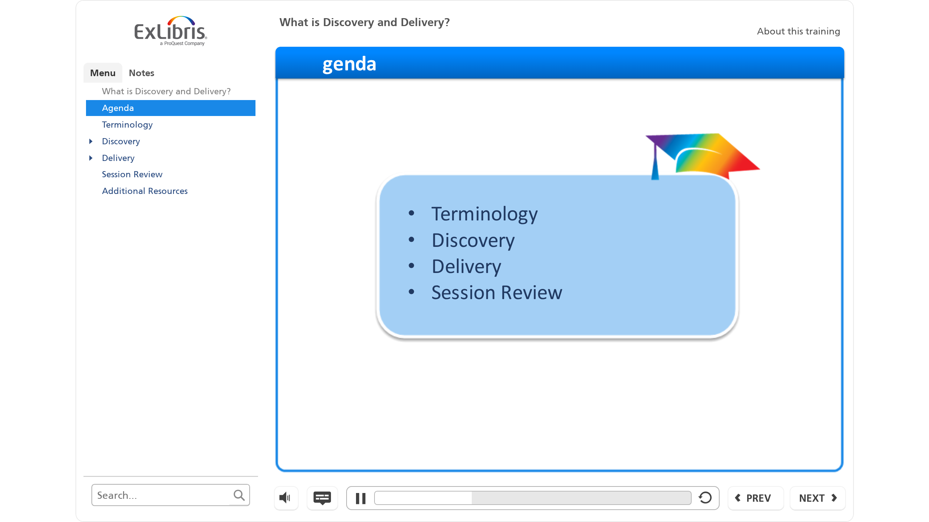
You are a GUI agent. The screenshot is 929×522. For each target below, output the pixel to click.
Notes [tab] (142, 72)
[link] (798, 30)
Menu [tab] (103, 72)
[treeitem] (170, 91)
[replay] (705, 500)
